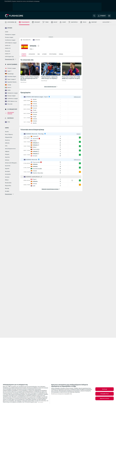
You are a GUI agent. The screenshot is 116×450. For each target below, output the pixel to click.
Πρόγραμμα (52, 54)
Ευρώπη (37, 40)
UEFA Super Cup (9, 56)
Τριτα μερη (40, 402)
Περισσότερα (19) (9, 59)
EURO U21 (7, 45)
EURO (6, 32)
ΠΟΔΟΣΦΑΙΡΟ (27, 40)
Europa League (9, 37)
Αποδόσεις (32, 54)
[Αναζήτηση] (94, 16)
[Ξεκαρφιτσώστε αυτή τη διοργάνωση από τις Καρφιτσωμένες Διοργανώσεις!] (49, 96)
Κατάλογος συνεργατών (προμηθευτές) (61, 393)
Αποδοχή (104, 389)
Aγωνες (44, 54)
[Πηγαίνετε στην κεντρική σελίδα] (17, 15)
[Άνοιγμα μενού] (109, 16)
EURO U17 (7, 54)
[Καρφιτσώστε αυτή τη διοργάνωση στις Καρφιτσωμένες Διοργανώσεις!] (41, 176)
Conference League (10, 40)
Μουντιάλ (7, 51)
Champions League (10, 34)
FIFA (31, 49)
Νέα (39, 54)
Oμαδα (61, 54)
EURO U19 (7, 48)
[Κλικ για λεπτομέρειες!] (50, 100)
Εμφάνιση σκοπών (104, 398)
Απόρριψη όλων (104, 393)
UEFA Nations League (11, 43)
